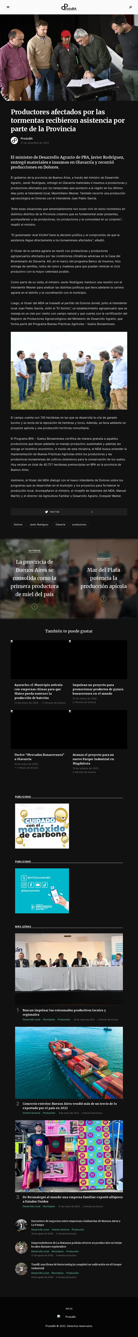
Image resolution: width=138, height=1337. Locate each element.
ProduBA (27, 138)
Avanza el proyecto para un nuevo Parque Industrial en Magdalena (93, 759)
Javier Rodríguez (39, 524)
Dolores (18, 524)
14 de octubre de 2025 (85, 768)
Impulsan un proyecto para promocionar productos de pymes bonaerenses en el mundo (98, 689)
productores (79, 524)
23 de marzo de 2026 (85, 698)
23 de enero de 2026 (26, 702)
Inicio (69, 1308)
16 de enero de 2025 (26, 763)
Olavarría (60, 524)
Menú (8, 7)
